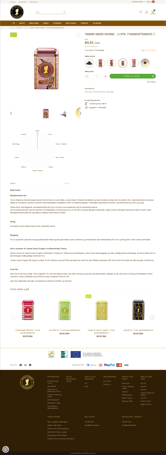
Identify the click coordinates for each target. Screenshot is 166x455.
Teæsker (57, 23)
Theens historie (146, 401)
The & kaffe (107, 381)
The (86, 383)
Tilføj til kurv (131, 76)
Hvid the (143, 390)
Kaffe (22, 23)
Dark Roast (126, 383)
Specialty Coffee (127, 401)
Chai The (144, 398)
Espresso (125, 392)
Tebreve (84, 23)
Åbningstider (51, 386)
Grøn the (143, 386)
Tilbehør (97, 23)
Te (13, 23)
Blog (14, 2)
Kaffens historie (127, 398)
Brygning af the (146, 404)
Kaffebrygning (127, 395)
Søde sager (71, 23)
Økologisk (34, 23)
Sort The (143, 383)
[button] (79, 113)
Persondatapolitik (53, 400)
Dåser (45, 23)
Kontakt (23, 2)
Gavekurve (107, 384)
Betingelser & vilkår (53, 403)
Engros (35, 2)
